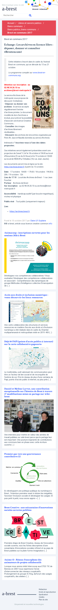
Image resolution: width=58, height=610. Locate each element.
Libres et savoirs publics (29, 23)
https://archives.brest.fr (14, 167)
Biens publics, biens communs (21, 29)
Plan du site (43, 600)
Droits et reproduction (47, 592)
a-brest (9, 9)
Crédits (41, 597)
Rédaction (43, 589)
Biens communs (15, 26)
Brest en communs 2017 (19, 32)
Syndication (43, 595)
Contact (35, 6)
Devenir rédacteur (39, 9)
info (50, 224)
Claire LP (34, 221)
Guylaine (42, 221)
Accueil (10, 23)
